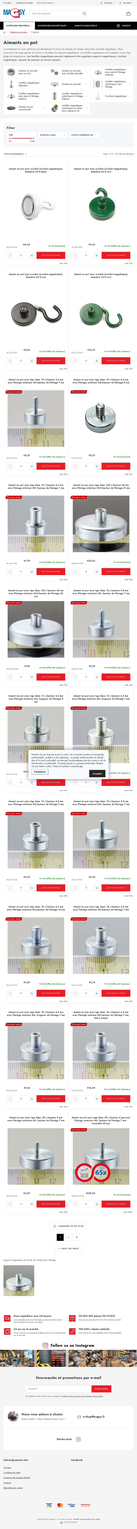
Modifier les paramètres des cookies (86, 1519)
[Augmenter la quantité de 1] (31, 255)
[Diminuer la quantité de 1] (10, 255)
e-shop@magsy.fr (94, 1417)
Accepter (97, 773)
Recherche (84, 13)
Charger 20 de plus (71, 1226)
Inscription (127, 2)
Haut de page (70, 1248)
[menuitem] (19, 26)
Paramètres (40, 771)
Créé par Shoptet (70, 1522)
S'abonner (101, 1389)
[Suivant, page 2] (68, 1237)
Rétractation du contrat (13, 1488)
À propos (7, 2)
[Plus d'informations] (124, 26)
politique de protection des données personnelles (82, 1396)
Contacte (7, 1482)
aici (81, 766)
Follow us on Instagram (72, 1345)
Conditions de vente (24, 2)
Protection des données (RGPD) (16, 1477)
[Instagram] (78, 1439)
